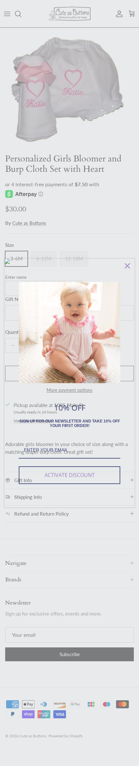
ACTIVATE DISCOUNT (70, 475)
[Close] (127, 266)
